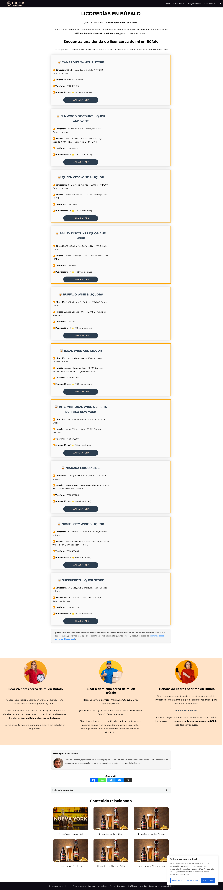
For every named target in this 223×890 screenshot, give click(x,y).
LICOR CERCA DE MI (186, 710)
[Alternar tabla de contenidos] (165, 790)
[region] (192, 870)
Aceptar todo (208, 880)
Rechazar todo (192, 880)
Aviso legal (102, 886)
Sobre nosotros (79, 886)
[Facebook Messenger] (119, 780)
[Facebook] (94, 780)
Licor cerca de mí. (58, 886)
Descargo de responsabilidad (161, 886)
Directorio (177, 3)
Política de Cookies (118, 886)
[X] (128, 780)
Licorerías (208, 3)
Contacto (92, 886)
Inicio (167, 3)
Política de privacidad (137, 886)
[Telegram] (111, 780)
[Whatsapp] (102, 780)
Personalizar (177, 880)
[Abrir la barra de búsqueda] (220, 3)
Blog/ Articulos (194, 3)
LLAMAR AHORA (81, 100)
